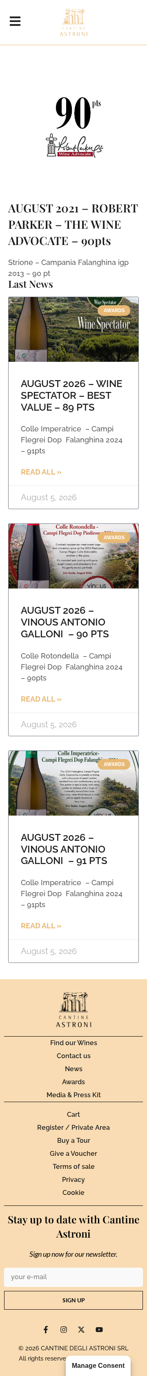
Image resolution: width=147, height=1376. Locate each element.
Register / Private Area (73, 1127)
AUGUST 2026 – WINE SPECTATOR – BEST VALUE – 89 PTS (71, 395)
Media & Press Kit (74, 1095)
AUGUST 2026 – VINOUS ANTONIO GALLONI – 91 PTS (64, 849)
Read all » (41, 472)
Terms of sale (74, 1166)
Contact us (74, 1056)
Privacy (73, 1179)
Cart (73, 1114)
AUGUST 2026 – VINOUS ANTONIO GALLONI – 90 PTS (65, 622)
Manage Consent (98, 1365)
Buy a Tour (73, 1140)
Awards (73, 1082)
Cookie (73, 1193)
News (73, 1069)
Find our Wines (73, 1043)
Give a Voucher (73, 1153)
